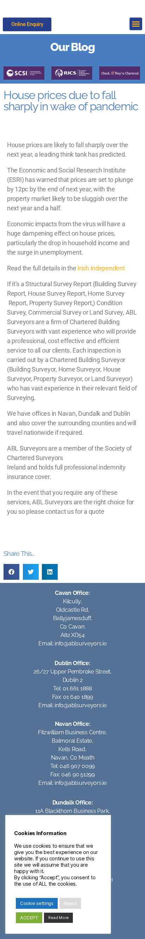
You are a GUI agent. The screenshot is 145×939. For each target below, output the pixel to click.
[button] (136, 24)
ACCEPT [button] (29, 917)
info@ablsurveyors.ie (81, 643)
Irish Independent (101, 268)
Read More (58, 917)
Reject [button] (70, 903)
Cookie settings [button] (36, 903)
